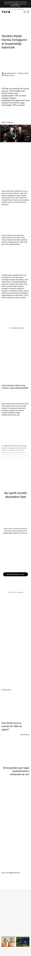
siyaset (10, 122)
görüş (4, 122)
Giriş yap (20, 592)
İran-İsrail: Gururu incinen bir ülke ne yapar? (12, 726)
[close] (29, 4)
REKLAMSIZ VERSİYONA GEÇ (17, 9)
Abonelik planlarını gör (15, 574)
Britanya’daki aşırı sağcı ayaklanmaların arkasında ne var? (16, 771)
